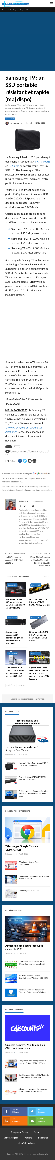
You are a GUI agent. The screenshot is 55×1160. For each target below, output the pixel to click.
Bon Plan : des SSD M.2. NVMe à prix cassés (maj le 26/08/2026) (34, 1076)
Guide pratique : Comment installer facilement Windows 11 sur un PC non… (33, 793)
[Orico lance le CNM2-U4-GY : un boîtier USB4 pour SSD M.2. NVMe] (39, 622)
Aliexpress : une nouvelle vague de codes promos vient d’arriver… (33, 1090)
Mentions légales (10, 1137)
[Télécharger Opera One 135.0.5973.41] (11, 865)
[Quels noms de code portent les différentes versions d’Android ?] (11, 964)
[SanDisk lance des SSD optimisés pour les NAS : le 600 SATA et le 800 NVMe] (15, 589)
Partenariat (43, 1137)
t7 (46, 451)
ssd (42, 451)
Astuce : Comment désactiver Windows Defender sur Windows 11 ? (34, 992)
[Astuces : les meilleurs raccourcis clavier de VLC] (27, 929)
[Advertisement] (27, 41)
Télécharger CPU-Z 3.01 (29, 890)
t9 (7, 454)
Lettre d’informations (26, 1143)
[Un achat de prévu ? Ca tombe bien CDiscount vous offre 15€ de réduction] (27, 1028)
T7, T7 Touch (42, 161)
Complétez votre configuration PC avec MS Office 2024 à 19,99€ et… (33, 1062)
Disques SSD (10, 119)
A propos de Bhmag (19, 1132)
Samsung (17, 447)
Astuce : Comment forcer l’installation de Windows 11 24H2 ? (33, 976)
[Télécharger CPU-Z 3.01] (11, 893)
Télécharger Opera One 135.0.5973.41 (29, 863)
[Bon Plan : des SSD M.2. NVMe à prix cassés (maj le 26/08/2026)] (11, 1078)
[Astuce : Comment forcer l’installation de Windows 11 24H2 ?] (11, 978)
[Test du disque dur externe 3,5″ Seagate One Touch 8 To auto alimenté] (27, 730)
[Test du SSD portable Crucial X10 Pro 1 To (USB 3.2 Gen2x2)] (11, 766)
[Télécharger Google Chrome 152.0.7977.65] (27, 830)
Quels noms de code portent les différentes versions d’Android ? (32, 962)
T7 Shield (13, 165)
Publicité (28, 1137)
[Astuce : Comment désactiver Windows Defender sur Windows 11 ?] (11, 993)
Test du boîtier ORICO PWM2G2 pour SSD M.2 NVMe (32, 778)
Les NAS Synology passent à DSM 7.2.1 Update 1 (14, 560)
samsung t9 (34, 451)
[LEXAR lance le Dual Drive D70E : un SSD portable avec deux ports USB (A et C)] (15, 657)
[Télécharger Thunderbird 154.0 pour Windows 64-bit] (11, 879)
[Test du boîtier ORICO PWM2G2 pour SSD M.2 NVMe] (11, 780)
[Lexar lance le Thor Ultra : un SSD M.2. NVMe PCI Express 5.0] (39, 589)
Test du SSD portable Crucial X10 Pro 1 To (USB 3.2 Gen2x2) (34, 764)
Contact (37, 1132)
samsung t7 (24, 451)
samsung (14, 451)
